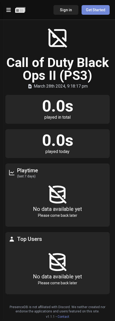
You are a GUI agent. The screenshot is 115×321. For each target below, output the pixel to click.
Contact (63, 317)
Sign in (66, 10)
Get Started (95, 10)
